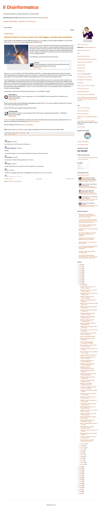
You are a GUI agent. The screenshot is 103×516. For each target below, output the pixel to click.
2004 (80, 487)
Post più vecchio (70, 178)
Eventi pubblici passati (82, 144)
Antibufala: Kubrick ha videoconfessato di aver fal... (87, 367)
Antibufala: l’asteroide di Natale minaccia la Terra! (87, 317)
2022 (80, 268)
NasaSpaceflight (29, 124)
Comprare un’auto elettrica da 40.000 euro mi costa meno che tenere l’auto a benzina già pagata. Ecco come (88, 221)
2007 (80, 481)
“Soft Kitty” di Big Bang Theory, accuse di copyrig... (87, 297)
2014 (80, 466)
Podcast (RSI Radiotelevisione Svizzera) (87, 59)
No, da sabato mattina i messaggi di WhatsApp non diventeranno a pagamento (87, 234)
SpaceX (10, 134)
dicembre (82, 285)
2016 (80, 281)
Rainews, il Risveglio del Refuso (87, 336)
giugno (82, 454)
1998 (80, 491)
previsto (11, 73)
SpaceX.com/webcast (33, 121)
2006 (80, 483)
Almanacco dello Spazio (83, 113)
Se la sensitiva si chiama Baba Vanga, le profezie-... (87, 381)
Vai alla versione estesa (83, 175)
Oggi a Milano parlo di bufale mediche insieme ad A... (87, 440)
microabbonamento (16, 42)
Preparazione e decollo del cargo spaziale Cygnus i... (88, 404)
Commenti (81, 168)
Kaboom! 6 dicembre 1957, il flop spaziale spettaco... (88, 414)
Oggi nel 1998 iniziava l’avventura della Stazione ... (88, 417)
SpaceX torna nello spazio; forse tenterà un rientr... (87, 397)
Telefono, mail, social (82, 44)
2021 (80, 270)
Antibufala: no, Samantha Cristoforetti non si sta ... (86, 384)
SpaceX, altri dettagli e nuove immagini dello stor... (87, 320)
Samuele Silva (85, 190)
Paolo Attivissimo (85, 196)
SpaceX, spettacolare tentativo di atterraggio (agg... (88, 324)
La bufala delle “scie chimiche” (84, 76)
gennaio (82, 464)
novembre (82, 443)
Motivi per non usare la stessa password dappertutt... (87, 364)
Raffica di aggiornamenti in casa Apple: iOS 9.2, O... (87, 407)
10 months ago (94, 187)
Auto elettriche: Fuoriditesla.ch (84, 79)
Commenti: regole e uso (83, 88)
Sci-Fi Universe (31, 21)
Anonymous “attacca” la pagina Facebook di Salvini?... (87, 314)
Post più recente (8, 178)
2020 (80, 272)
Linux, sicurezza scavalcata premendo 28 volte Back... (87, 342)
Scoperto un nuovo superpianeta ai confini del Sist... (88, 401)
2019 (80, 275)
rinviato (17, 129)
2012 (80, 471)
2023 (80, 266)
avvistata (46, 103)
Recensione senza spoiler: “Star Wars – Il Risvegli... (87, 357)
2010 (80, 475)
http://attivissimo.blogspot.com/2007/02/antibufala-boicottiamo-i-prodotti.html (88, 181)
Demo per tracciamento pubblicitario (86, 94)
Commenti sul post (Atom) (15, 181)
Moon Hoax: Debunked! (83, 110)
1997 (80, 493)
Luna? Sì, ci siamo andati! (83, 107)
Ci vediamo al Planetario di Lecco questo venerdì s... (88, 437)
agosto (82, 450)
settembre (82, 447)
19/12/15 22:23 (12, 116)
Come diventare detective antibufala (86, 121)
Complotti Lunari (81, 70)
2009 (80, 477)
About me (87, 50)
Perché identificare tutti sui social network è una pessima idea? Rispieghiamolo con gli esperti (87, 99)
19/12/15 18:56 (12, 99)
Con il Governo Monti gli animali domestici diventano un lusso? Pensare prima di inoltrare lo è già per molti (88, 257)
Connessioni (80, 82)
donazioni (39, 40)
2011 (80, 473)
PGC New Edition (85, 177)
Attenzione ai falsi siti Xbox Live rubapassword (87, 377)
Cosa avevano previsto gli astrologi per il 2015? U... (88, 310)
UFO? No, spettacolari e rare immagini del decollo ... (87, 361)
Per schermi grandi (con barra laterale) (88, 157)
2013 (80, 468)
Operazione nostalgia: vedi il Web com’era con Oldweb (88, 387)
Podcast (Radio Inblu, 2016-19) (84, 62)
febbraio (82, 462)
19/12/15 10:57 (37, 67)
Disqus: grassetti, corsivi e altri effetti (86, 85)
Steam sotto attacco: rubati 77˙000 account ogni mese (88, 346)
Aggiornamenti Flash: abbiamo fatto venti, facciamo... (88, 307)
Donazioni (22, 21)
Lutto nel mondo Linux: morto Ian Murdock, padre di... (88, 287)
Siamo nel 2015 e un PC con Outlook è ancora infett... (89, 352)
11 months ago (91, 200)
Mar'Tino (83, 203)
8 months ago (91, 181)
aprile (81, 458)
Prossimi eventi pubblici (10, 21)
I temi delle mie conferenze (83, 56)
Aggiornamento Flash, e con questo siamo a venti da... (88, 411)
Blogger (54, 504)
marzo (82, 460)
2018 (80, 277)
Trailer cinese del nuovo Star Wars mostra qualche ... (88, 394)
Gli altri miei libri (81, 127)
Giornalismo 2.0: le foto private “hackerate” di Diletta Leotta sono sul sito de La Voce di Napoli (87, 215)
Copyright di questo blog (83, 91)
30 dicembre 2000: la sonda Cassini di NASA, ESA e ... (88, 294)
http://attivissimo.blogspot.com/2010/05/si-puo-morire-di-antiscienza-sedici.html (87, 187)
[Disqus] (39, 158)
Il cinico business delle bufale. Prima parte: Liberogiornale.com (87, 225)
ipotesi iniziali (34, 45)
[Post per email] (28, 132)
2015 (80, 283)
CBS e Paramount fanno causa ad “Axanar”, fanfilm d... (88, 290)
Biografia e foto (81, 50)
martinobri (84, 184)
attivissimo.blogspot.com (90, 47)
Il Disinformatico (21, 7)
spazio (13, 134)
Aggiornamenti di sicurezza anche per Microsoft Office (88, 374)
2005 (80, 485)
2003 (80, 489)
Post (80, 165)
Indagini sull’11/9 (81, 68)
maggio (82, 456)
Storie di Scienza (81, 65)
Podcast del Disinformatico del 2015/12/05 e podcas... (87, 420)
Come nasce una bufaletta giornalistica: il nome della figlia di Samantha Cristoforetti (88, 247)
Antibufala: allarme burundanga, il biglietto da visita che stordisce (87, 238)
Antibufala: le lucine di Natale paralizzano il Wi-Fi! (87, 427)
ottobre (82, 445)
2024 (80, 264)
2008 (80, 479)
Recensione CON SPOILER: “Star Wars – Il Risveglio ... (88, 333)
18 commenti (22, 132)
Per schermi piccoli (83, 159)
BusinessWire (7, 119)
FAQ (78, 53)
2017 (80, 279)
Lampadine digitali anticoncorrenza (88, 355)
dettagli (45, 17)
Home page (39, 178)
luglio (81, 452)
